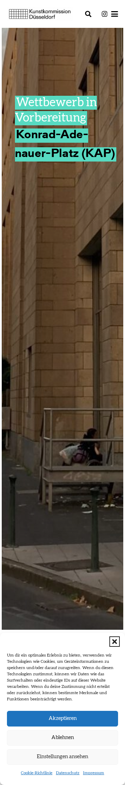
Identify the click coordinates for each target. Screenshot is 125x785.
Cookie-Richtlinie (36, 773)
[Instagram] (104, 14)
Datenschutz (68, 773)
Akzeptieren (63, 718)
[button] (114, 641)
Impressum (93, 773)
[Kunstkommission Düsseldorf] (40, 14)
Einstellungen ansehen (62, 756)
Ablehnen (62, 737)
